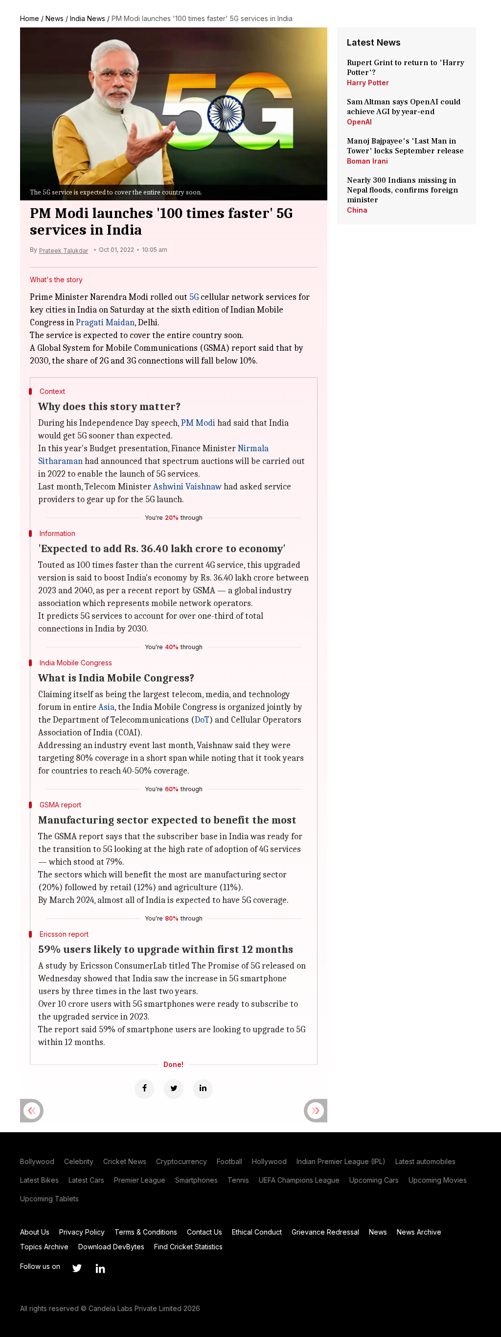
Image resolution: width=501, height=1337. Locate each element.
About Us (34, 1232)
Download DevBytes (111, 1246)
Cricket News (124, 1161)
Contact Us (204, 1232)
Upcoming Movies (438, 1180)
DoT (202, 720)
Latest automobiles (425, 1161)
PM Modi (198, 423)
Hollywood (269, 1161)
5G (194, 297)
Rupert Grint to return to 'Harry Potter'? (405, 67)
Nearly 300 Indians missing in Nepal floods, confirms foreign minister (402, 190)
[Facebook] (144, 1089)
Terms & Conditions (145, 1232)
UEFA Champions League (299, 1180)
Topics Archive (44, 1246)
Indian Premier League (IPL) (341, 1161)
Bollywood (37, 1161)
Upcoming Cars (374, 1180)
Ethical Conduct (257, 1232)
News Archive (419, 1232)
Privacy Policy (82, 1232)
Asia (106, 707)
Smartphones (196, 1180)
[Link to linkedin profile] (100, 1268)
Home (29, 18)
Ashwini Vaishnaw (187, 487)
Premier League (139, 1180)
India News (87, 18)
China (357, 210)
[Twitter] (173, 1089)
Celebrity (78, 1161)
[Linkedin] (203, 1089)
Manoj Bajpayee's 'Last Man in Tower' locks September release (405, 146)
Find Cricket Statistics (188, 1246)
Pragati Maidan (105, 322)
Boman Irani (367, 161)
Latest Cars (86, 1180)
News (55, 18)
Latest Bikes (39, 1180)
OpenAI (359, 122)
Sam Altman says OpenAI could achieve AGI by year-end (403, 107)
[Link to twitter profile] (77, 1268)
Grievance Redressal (325, 1232)
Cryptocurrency (181, 1161)
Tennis (238, 1180)
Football (229, 1161)
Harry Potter (368, 82)
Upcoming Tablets (49, 1198)
